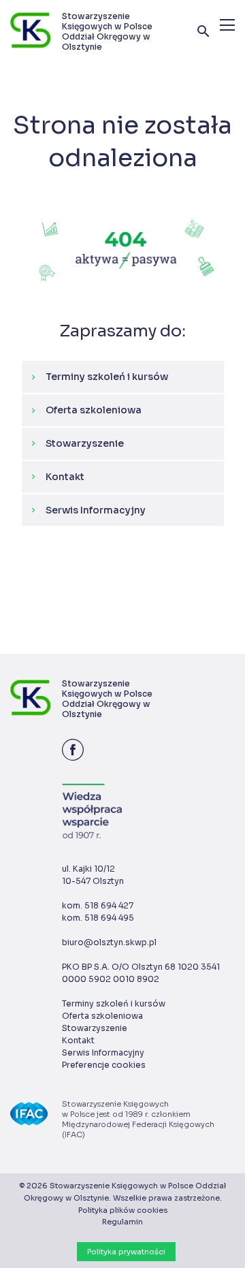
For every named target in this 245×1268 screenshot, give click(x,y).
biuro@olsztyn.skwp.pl (109, 942)
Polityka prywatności (126, 1251)
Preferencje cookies (104, 1065)
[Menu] (227, 25)
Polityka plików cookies (122, 1210)
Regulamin (122, 1221)
